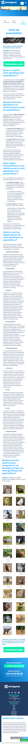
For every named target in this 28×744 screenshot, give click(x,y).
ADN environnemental (5, 21)
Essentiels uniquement (16, 738)
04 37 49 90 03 (15, 673)
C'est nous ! (14, 715)
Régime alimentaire (14, 21)
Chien (14, 705)
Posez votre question (15, 666)
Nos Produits (14, 713)
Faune (14, 710)
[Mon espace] (22, 3)
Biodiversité (14, 711)
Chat (14, 707)
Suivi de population (23, 21)
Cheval (14, 708)
